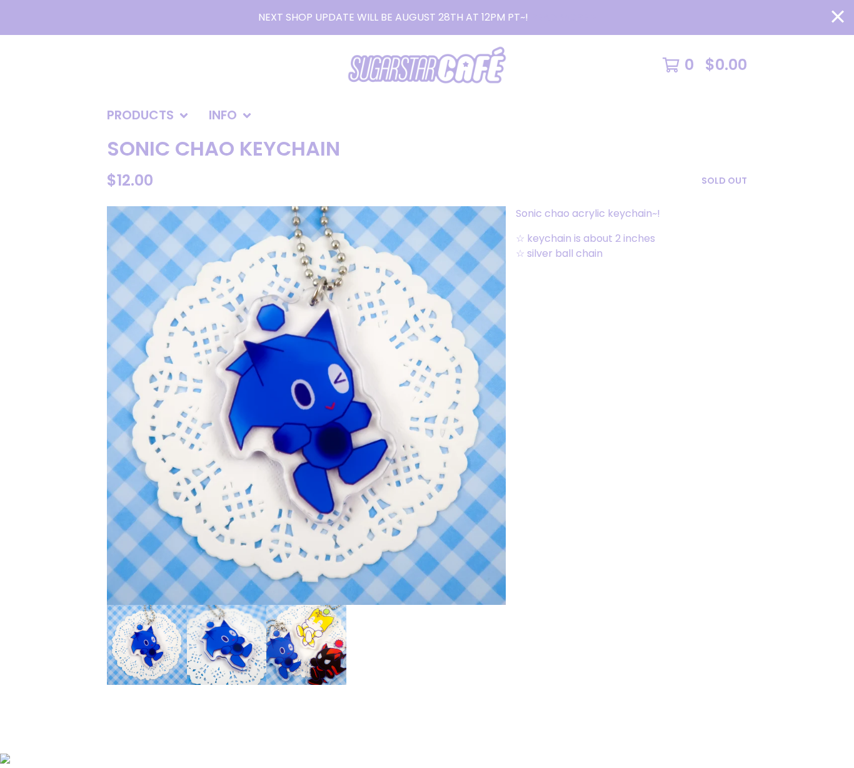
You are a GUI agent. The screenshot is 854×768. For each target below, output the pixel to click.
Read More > (562, 17)
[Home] (427, 65)
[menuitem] (148, 115)
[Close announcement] (837, 18)
